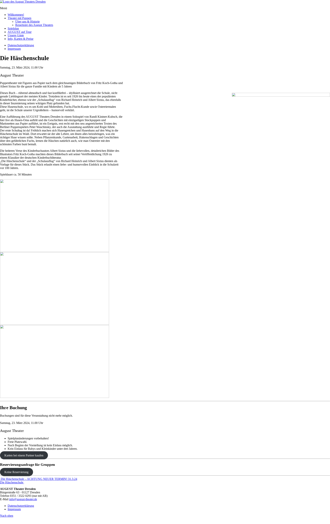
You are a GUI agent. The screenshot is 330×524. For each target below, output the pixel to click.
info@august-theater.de (23, 499)
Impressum (14, 48)
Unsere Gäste (16, 35)
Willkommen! (16, 14)
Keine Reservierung (16, 472)
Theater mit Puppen (19, 18)
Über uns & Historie (27, 21)
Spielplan (13, 28)
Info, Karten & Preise (20, 38)
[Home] (23, 1)
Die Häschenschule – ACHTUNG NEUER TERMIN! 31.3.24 (38, 479)
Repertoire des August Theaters (34, 25)
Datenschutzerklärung (21, 45)
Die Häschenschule (12, 482)
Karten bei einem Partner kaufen (23, 455)
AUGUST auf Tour (20, 31)
